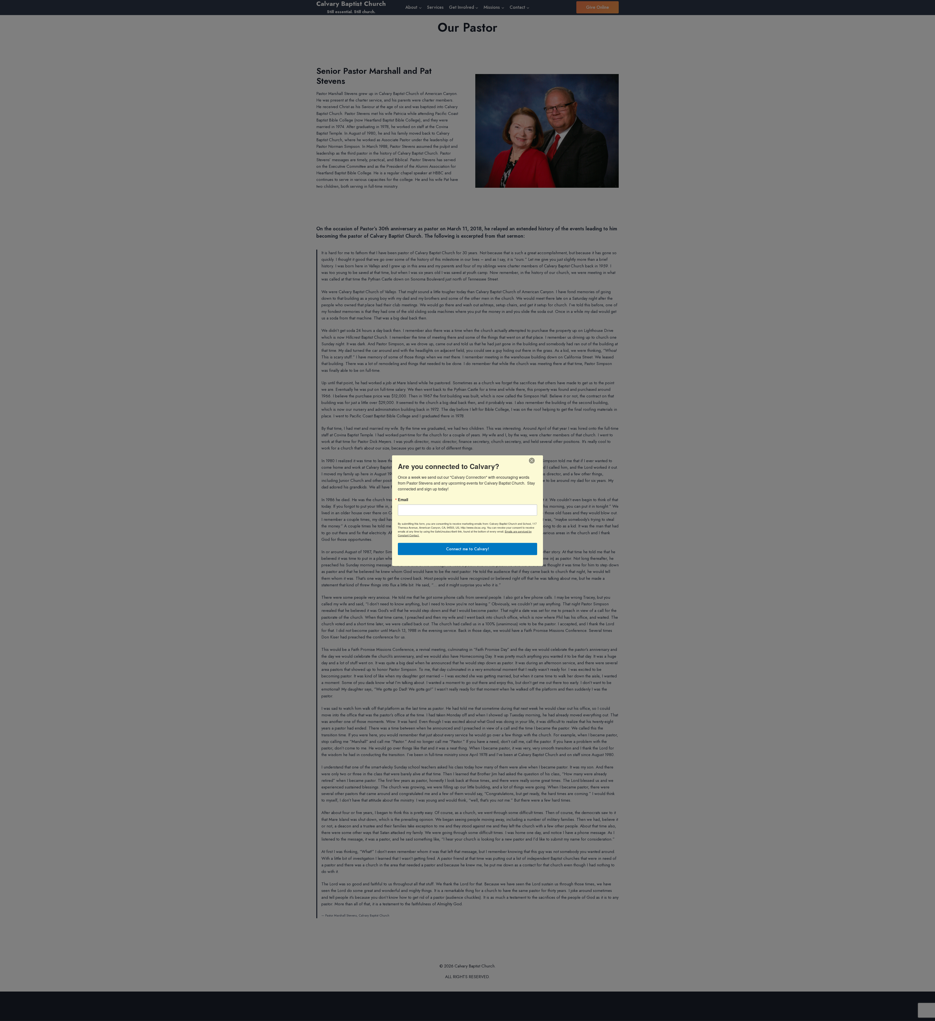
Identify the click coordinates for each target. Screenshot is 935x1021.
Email (403, 499)
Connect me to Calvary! (467, 549)
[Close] (532, 460)
